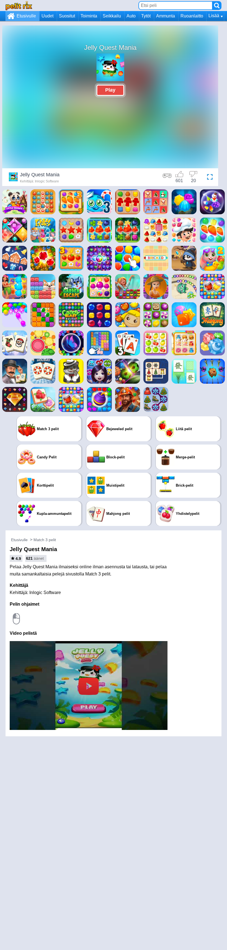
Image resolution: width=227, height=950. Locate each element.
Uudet (47, 16)
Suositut (67, 16)
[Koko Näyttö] (208, 177)
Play (110, 90)
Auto (131, 16)
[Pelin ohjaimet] (167, 177)
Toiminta (89, 16)
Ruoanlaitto (191, 16)
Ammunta (165, 16)
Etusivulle (26, 16)
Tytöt (146, 16)
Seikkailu (112, 16)
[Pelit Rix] (19, 5)
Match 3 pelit (44, 540)
